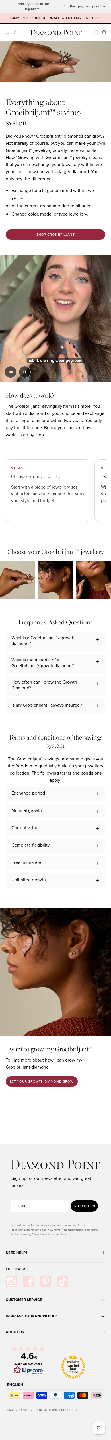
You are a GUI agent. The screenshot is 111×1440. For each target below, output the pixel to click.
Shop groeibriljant (55, 234)
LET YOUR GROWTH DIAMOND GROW (42, 1081)
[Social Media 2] (28, 1281)
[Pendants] (93, 580)
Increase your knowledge (32, 1316)
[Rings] (17, 580)
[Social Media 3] (45, 1281)
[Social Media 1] (11, 1281)
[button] (14, 32)
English (15, 1385)
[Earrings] (55, 580)
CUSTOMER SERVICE (24, 1299)
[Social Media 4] (62, 1281)
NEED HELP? (16, 1252)
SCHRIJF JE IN (84, 1206)
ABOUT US (15, 1332)
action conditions (56, 1234)
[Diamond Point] (56, 32)
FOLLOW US (16, 1269)
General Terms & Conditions (56, 1410)
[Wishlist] (96, 32)
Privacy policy (17, 1410)
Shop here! (92, 18)
